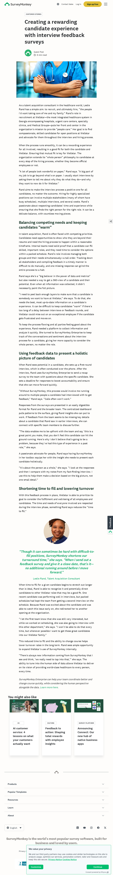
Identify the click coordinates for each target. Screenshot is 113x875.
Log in (78, 4)
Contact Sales (67, 4)
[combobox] (14, 827)
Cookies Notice (69, 859)
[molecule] (111, 221)
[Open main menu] (106, 4)
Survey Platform (86, 723)
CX (19, 723)
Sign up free (92, 4)
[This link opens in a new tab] (77, 827)
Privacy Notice (55, 859)
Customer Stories (33, 14)
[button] (56, 784)
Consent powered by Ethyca (96, 872)
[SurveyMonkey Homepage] (18, 4)
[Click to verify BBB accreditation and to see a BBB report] (24, 865)
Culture (50, 723)
